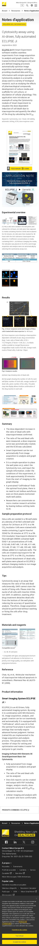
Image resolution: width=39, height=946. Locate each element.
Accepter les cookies (19, 942)
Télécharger (20, 169)
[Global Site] (31, 5)
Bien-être (18, 873)
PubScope (6, 891)
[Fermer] (36, 898)
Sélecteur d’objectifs (9, 888)
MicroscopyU (7, 895)
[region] (19, 921)
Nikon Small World (27, 891)
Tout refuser (19, 936)
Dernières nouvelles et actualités (14, 885)
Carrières (22, 870)
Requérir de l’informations (14, 24)
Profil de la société (9, 870)
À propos (6, 863)
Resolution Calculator (28, 888)
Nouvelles (5, 866)
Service (32, 870)
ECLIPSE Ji (6, 50)
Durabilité (5, 873)
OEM (15, 891)
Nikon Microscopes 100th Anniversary (16, 877)
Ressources (15, 11)
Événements (17, 866)
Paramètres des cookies (19, 930)
